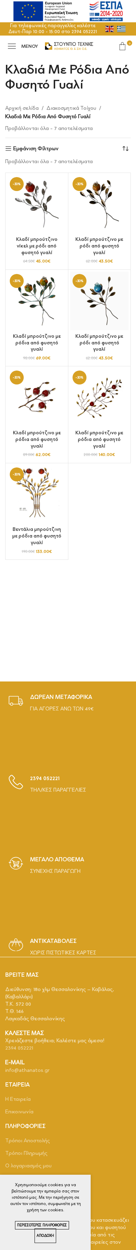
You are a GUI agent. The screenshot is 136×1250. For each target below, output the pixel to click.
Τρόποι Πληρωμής (26, 1153)
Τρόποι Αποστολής (27, 1140)
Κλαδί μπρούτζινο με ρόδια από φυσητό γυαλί (37, 342)
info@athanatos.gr (27, 1070)
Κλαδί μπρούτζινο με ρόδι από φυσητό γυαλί (99, 245)
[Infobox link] (51, 703)
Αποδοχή (45, 1236)
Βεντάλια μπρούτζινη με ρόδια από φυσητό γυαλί (36, 535)
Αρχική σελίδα (22, 108)
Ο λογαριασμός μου (28, 1166)
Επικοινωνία (19, 1111)
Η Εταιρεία (18, 1099)
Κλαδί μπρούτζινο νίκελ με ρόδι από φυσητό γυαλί (37, 245)
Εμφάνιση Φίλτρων (36, 148)
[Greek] (121, 28)
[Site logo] (69, 45)
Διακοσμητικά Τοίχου (71, 108)
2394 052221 (19, 1048)
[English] (109, 28)
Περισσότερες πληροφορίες (42, 1225)
